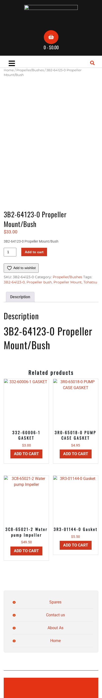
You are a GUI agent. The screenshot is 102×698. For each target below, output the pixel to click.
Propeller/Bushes (30, 70)
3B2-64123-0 (14, 282)
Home (9, 70)
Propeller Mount (67, 282)
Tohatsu (90, 282)
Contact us (55, 615)
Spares (55, 602)
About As (55, 627)
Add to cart (34, 252)
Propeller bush (39, 282)
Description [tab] (20, 297)
